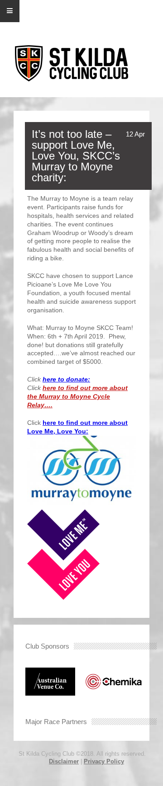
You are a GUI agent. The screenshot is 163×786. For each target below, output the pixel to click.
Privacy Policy (104, 761)
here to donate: (66, 379)
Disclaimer (64, 761)
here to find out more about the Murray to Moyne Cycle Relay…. (77, 396)
